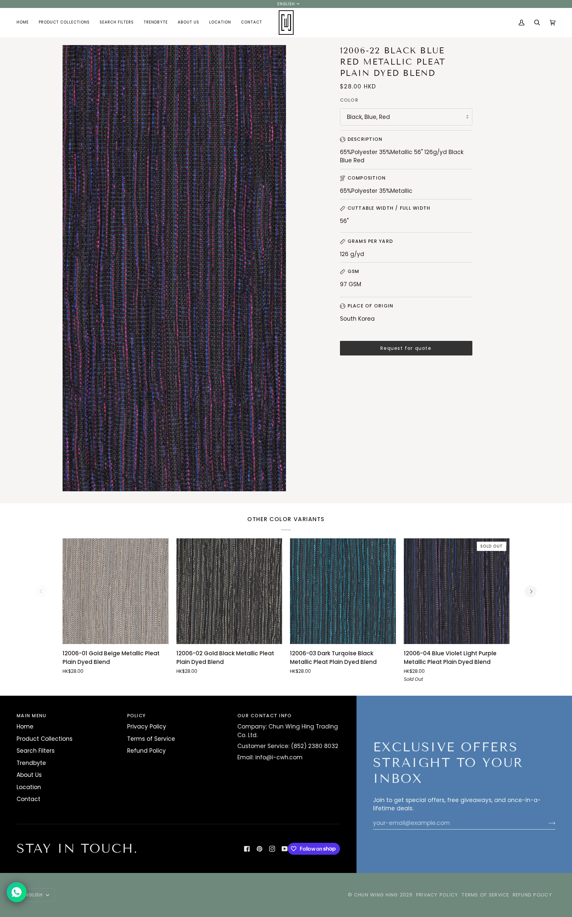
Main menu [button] (31, 715)
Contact (28, 799)
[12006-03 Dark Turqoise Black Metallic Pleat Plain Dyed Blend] (343, 591)
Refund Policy (146, 751)
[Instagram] (272, 849)
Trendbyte (31, 763)
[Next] (531, 591)
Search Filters (36, 751)
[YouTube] (285, 849)
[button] (64, 22)
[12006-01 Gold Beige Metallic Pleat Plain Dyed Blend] (115, 591)
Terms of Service (151, 739)
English (286, 4)
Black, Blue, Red (368, 117)
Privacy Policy (146, 726)
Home (25, 726)
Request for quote (405, 348)
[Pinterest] (259, 849)
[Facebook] (247, 849)
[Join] (546, 823)
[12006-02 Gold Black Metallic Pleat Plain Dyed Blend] (229, 591)
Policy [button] (136, 715)
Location (29, 787)
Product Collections (44, 739)
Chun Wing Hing (376, 894)
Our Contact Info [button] (264, 715)
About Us (29, 775)
